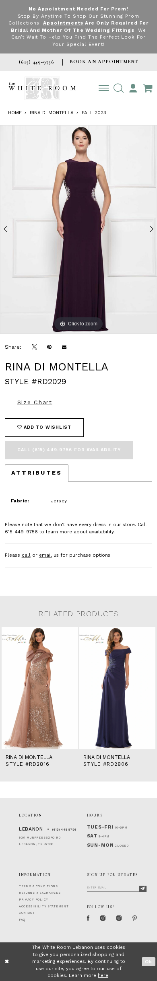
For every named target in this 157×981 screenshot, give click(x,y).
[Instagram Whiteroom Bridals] (119, 918)
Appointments (63, 23)
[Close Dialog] (7, 961)
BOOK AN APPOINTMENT (104, 62)
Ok (148, 962)
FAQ (22, 919)
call (26, 555)
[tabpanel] (78, 229)
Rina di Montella (52, 112)
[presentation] (48, 688)
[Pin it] (49, 347)
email (45, 555)
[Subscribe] (143, 889)
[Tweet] (34, 347)
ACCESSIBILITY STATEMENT (44, 906)
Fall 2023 (94, 112)
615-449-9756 (21, 532)
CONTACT (27, 913)
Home (15, 112)
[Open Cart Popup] (147, 88)
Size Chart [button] (34, 402)
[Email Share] (64, 347)
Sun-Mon (100, 845)
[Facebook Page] (88, 918)
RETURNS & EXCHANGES (40, 893)
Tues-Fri (100, 827)
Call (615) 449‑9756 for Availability (69, 449)
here (103, 975)
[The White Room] (42, 88)
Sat (92, 836)
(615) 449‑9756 (64, 829)
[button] (118, 88)
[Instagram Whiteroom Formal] (103, 918)
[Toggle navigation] (103, 88)
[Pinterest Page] (135, 918)
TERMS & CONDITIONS (38, 886)
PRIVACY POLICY (33, 899)
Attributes (36, 472)
